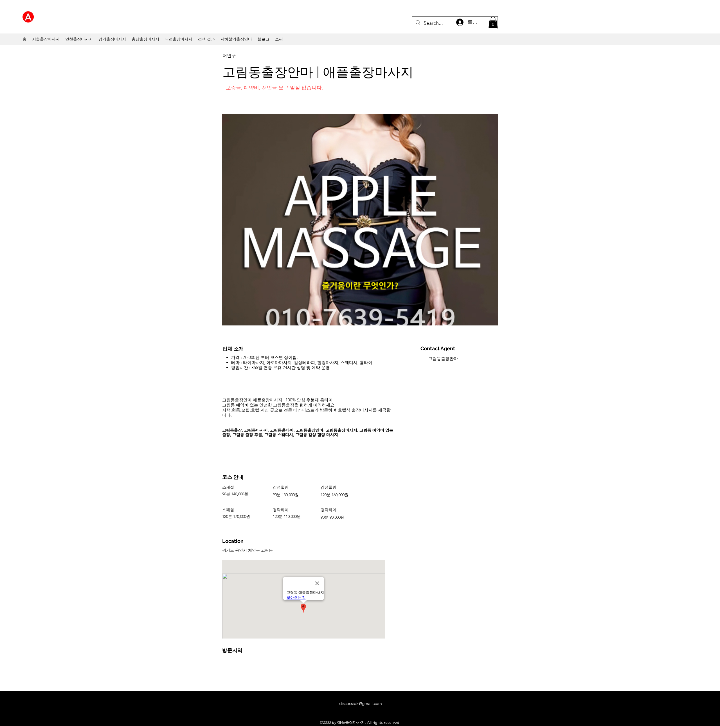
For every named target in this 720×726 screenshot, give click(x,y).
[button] (493, 22)
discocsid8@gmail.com (360, 703)
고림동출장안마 (443, 358)
